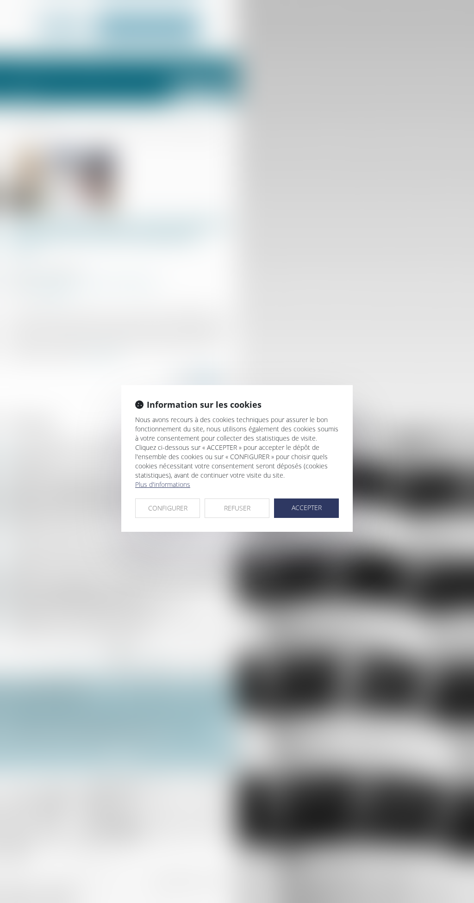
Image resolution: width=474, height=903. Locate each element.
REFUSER (237, 508)
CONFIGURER (167, 508)
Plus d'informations (162, 484)
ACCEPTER (307, 507)
